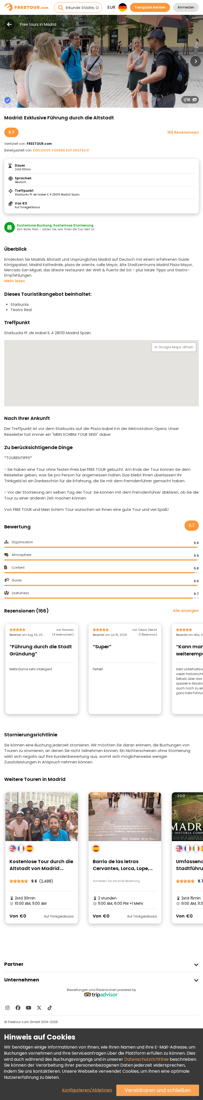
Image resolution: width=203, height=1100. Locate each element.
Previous (7, 61)
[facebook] (18, 1008)
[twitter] (39, 1008)
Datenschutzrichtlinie (146, 1059)
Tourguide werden (150, 7)
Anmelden (186, 7)
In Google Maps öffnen (174, 347)
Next (195, 61)
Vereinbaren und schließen (158, 1090)
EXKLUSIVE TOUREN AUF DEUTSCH (61, 150)
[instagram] (7, 1008)
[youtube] (28, 1008)
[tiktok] (50, 1008)
